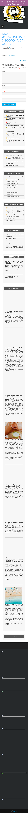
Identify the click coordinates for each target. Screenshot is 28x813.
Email (3, 91)
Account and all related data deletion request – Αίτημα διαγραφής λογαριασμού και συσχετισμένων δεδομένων (15, 247)
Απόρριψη (18, 4)
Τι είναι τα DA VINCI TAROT (12, 185)
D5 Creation (20, 810)
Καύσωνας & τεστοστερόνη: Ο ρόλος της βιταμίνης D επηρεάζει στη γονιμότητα (14, 559)
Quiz (7, 144)
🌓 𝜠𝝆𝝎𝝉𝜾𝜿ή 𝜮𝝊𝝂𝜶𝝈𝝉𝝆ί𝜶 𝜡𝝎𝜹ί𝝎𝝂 (13, 138)
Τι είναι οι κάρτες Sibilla (11, 194)
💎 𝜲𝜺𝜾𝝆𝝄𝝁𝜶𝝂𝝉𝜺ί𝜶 (10, 131)
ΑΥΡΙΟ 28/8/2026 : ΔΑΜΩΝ (11, 276)
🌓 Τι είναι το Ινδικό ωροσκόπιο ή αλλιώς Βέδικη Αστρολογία (15, 215)
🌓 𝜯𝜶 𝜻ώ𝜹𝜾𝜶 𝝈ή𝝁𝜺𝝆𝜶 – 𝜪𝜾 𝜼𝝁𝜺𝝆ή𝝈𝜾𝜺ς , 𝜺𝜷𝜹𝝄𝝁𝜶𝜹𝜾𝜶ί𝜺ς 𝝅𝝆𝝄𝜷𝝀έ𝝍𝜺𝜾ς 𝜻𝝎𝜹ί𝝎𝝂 (15, 135)
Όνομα (3, 85)
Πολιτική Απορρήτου (11, 238)
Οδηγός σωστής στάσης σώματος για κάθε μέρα (14, 312)
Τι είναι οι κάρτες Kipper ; (12, 192)
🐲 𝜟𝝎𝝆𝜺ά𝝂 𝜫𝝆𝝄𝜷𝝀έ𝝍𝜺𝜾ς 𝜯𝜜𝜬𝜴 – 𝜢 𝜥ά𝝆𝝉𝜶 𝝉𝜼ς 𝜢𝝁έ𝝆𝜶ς (15, 128)
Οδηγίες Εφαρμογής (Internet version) (15, 234)
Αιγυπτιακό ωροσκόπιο (11, 222)
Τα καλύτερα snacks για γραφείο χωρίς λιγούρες (14, 523)
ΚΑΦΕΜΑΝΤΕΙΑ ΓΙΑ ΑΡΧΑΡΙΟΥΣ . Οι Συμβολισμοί (15, 162)
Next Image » (23, 60)
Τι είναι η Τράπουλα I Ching (12, 188)
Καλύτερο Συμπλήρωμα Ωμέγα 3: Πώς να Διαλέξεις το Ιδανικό (14, 485)
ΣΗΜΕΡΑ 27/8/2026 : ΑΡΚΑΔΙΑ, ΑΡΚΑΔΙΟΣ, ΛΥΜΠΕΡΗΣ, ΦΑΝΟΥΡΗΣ (14, 263)
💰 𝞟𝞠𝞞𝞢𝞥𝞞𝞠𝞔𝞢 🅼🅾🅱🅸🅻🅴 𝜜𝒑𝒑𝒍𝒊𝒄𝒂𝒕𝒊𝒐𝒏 (15, 115)
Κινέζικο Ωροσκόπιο (10, 218)
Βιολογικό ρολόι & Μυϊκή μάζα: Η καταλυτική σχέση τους (14, 396)
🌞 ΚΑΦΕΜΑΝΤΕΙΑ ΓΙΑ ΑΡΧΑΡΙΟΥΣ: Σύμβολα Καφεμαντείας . (15, 159)
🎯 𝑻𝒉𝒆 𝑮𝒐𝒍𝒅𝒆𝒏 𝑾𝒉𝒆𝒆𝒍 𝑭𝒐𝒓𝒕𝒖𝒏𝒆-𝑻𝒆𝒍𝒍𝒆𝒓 (14, 125)
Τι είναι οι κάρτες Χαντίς (11, 190)
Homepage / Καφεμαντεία (12, 243)
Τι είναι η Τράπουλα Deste (12, 183)
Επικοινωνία (9, 240)
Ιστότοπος (4, 98)
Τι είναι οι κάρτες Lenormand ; (13, 196)
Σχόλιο (3, 71)
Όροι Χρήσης (9, 236)
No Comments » (11, 55)
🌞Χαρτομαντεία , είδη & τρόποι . (14, 179)
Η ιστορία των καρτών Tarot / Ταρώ (14, 177)
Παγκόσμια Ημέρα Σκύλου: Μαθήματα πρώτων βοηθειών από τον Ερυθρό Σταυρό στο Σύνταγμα (14, 349)
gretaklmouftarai (15, 47)
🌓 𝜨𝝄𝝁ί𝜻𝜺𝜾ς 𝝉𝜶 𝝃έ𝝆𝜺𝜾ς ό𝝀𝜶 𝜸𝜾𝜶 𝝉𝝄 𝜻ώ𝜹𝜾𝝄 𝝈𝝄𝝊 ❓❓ (15, 141)
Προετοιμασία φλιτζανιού (12, 165)
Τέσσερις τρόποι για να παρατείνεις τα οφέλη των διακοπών (14, 606)
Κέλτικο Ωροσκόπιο (10, 220)
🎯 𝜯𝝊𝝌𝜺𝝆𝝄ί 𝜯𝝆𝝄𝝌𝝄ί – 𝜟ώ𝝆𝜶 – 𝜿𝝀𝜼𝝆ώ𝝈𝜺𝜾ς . (15, 122)
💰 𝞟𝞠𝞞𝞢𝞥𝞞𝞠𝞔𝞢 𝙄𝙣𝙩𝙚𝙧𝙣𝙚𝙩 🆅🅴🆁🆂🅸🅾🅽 (15, 119)
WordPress (15, 811)
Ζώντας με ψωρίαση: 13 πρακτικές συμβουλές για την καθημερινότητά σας (14, 441)
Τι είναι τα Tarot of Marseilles (12, 181)
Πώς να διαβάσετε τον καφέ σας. (14, 155)
